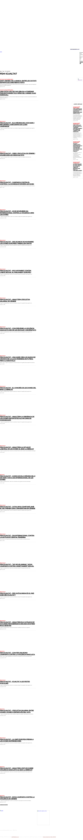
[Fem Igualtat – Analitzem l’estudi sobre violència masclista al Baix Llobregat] (18, 756)
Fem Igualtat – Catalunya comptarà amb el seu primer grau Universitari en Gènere (17, 507)
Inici (1, 71)
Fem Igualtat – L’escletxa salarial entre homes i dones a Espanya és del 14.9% (17, 711)
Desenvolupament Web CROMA (49, 836)
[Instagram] (2, 49)
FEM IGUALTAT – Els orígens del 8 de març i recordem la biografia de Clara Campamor (17, 124)
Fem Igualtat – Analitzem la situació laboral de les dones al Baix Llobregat (17, 448)
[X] (8, 49)
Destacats (2, 474)
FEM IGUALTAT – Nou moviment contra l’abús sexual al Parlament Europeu (15, 271)
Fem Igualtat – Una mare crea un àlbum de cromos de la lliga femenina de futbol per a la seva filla (17, 359)
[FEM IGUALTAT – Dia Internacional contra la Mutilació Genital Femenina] (18, 523)
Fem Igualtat (3, 121)
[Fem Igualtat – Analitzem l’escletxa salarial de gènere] (18, 287)
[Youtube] (10, 49)
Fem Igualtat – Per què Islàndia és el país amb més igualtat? (17, 594)
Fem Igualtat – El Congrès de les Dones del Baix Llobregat (18, 388)
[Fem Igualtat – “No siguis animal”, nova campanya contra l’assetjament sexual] (18, 552)
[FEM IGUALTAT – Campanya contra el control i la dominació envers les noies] (18, 170)
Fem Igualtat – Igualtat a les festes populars (15, 682)
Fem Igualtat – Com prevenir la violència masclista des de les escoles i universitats (18, 329)
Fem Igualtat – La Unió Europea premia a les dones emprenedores (16, 740)
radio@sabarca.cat (15, 836)
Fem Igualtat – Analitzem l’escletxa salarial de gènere (15, 300)
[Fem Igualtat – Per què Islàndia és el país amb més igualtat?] (18, 581)
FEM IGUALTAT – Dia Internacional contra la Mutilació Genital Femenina (17, 536)
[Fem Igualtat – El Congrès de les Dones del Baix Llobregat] (18, 376)
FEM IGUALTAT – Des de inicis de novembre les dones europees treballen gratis (17, 242)
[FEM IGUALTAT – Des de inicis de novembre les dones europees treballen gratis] (18, 230)
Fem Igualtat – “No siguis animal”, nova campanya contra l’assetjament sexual (17, 565)
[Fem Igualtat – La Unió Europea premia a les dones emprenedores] (18, 727)
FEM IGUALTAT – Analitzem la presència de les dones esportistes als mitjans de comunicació (17, 418)
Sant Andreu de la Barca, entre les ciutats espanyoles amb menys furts (18, 81)
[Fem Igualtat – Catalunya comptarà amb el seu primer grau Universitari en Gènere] (18, 495)
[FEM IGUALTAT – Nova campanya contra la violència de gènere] (18, 785)
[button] (80, 49)
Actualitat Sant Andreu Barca (6, 79)
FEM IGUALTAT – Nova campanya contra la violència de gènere (17, 798)
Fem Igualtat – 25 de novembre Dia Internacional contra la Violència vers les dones (17, 213)
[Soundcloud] (4, 49)
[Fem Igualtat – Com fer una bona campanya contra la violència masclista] (18, 641)
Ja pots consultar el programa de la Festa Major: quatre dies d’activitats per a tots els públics (77, 147)
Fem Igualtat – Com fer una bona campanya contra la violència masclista (17, 653)
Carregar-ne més (4, 804)
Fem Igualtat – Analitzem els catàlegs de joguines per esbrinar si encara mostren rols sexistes (17, 624)
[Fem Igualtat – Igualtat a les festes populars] (18, 669)
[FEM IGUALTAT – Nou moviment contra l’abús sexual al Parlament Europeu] (18, 258)
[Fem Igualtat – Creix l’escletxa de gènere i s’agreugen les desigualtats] (18, 141)
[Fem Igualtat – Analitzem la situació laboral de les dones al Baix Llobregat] (18, 435)
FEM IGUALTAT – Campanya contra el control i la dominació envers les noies (17, 183)
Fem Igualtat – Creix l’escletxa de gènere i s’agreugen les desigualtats (17, 154)
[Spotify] (6, 49)
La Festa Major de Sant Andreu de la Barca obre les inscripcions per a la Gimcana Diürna (77, 167)
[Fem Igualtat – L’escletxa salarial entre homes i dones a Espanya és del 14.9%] (18, 698)
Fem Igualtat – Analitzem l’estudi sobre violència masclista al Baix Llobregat (16, 769)
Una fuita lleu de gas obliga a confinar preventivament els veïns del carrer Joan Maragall (18, 93)
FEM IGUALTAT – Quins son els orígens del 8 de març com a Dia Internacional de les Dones (17, 477)
